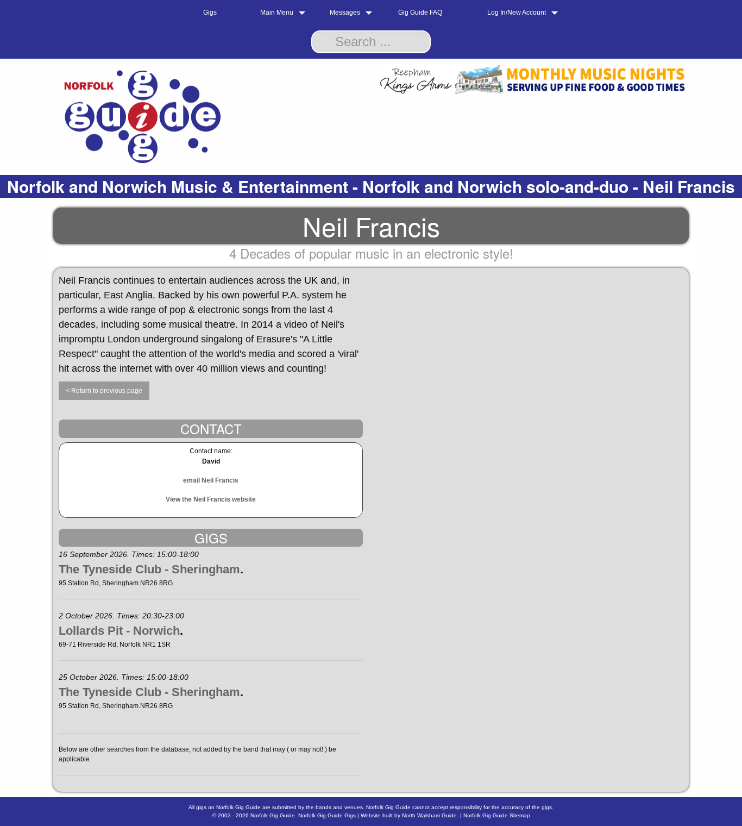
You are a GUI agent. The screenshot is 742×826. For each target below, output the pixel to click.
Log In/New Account (516, 12)
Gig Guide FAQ (420, 12)
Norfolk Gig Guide (272, 815)
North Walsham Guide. (430, 815)
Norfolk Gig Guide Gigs (327, 815)
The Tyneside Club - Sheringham (149, 569)
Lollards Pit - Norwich (119, 630)
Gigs (210, 12)
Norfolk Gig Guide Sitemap (496, 815)
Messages (345, 12)
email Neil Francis (210, 480)
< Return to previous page (104, 391)
